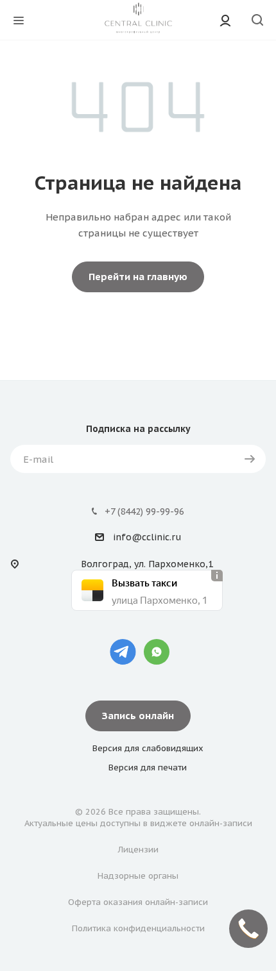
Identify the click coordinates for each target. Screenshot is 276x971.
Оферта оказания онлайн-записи (138, 902)
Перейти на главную (138, 276)
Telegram (123, 652)
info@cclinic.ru (147, 538)
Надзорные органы (138, 875)
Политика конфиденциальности (138, 928)
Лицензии (138, 849)
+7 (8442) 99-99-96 (144, 511)
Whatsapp (156, 652)
